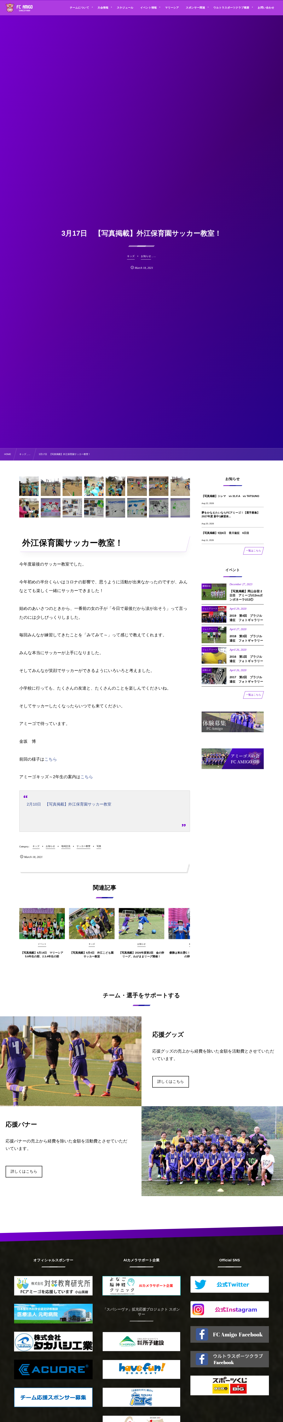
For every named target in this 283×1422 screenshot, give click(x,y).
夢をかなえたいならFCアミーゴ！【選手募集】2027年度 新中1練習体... (231, 514)
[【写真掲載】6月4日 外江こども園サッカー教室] (92, 923)
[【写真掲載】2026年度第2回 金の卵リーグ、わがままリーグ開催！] (141, 923)
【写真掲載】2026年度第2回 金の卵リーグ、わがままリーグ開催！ (141, 954)
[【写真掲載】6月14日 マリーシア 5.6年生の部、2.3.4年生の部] (42, 923)
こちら (50, 759)
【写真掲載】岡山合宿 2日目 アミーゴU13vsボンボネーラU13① (246, 596)
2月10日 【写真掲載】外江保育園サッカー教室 (69, 804)
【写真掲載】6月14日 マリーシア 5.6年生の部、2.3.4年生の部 (42, 954)
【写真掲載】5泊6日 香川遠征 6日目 (225, 532)
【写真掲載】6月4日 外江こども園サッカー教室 (92, 954)
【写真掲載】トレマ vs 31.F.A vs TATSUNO (230, 496)
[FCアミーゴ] (24, 8)
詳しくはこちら (170, 1081)
